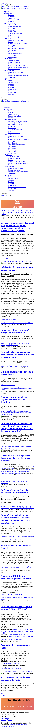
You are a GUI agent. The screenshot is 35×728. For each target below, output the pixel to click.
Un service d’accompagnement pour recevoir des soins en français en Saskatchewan (17, 344)
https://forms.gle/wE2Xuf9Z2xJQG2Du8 (21, 636)
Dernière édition (16, 706)
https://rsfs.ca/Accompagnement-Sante (12, 668)
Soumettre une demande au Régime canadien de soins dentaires (14, 399)
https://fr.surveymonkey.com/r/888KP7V (13, 594)
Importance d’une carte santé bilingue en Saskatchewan (17, 323)
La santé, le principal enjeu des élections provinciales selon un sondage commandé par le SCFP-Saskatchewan (17, 507)
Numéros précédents (27, 706)
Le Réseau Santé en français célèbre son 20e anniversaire (14, 491)
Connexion (4, 3)
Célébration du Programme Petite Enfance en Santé (16, 261)
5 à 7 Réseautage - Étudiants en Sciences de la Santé (16, 671)
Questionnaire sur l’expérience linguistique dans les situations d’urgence (15, 458)
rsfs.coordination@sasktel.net (18, 634)
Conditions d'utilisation (7, 726)
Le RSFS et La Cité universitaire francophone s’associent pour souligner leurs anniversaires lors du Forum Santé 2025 (16, 412)
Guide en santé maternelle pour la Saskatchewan (15, 366)
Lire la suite (4, 258)
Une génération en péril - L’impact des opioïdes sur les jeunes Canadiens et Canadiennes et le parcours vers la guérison (17, 212)
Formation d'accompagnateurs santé (11, 639)
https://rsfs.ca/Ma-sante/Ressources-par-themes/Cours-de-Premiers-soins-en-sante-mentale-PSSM (17, 631)
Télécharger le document (8, 385)
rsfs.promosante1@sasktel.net (10, 663)
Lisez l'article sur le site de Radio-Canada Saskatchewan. (17, 537)
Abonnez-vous (6, 706)
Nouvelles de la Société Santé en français (13, 540)
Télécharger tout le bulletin (9, 319)
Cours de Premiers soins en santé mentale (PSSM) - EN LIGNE (16, 607)
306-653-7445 (5, 718)
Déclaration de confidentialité (18, 724)
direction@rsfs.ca (6, 720)
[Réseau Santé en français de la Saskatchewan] (15, 6)
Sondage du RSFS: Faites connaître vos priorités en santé (16, 577)
